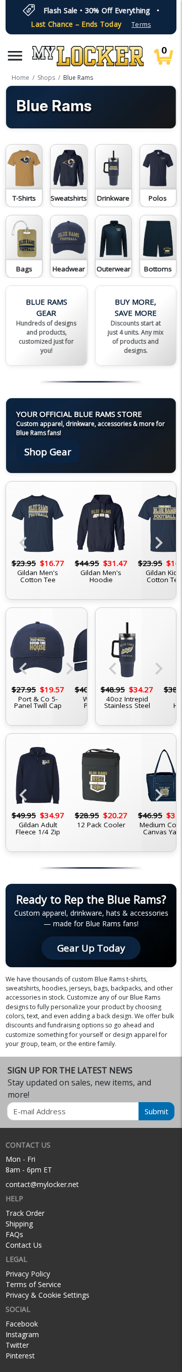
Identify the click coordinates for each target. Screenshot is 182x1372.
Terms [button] (141, 24)
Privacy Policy (28, 1274)
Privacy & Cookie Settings (47, 1295)
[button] (15, 56)
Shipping (19, 1223)
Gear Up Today (91, 947)
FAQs (14, 1234)
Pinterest (20, 1355)
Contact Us (24, 1245)
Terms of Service (33, 1284)
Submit (156, 1111)
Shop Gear (47, 451)
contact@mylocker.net (42, 1184)
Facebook (22, 1324)
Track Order (25, 1213)
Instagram (22, 1334)
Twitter (17, 1345)
